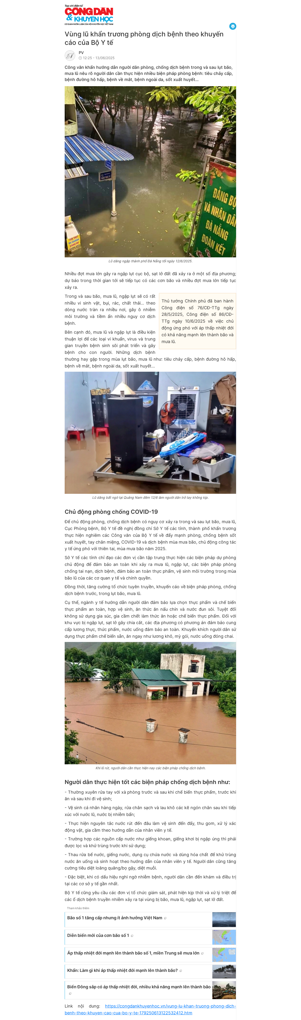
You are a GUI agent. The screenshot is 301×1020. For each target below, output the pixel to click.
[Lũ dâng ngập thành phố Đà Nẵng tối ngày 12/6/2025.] (150, 171)
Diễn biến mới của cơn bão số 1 (98, 935)
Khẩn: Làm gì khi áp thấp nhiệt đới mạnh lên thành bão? (122, 970)
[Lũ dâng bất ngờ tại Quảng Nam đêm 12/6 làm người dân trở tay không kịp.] (150, 433)
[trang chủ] (117, 15)
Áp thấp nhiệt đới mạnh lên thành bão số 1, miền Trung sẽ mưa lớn (133, 952)
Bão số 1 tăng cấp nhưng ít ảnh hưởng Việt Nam (114, 917)
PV (81, 52)
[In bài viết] (232, 26)
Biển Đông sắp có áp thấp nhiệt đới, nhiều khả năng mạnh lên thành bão (139, 986)
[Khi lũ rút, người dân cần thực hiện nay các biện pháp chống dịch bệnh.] (150, 703)
